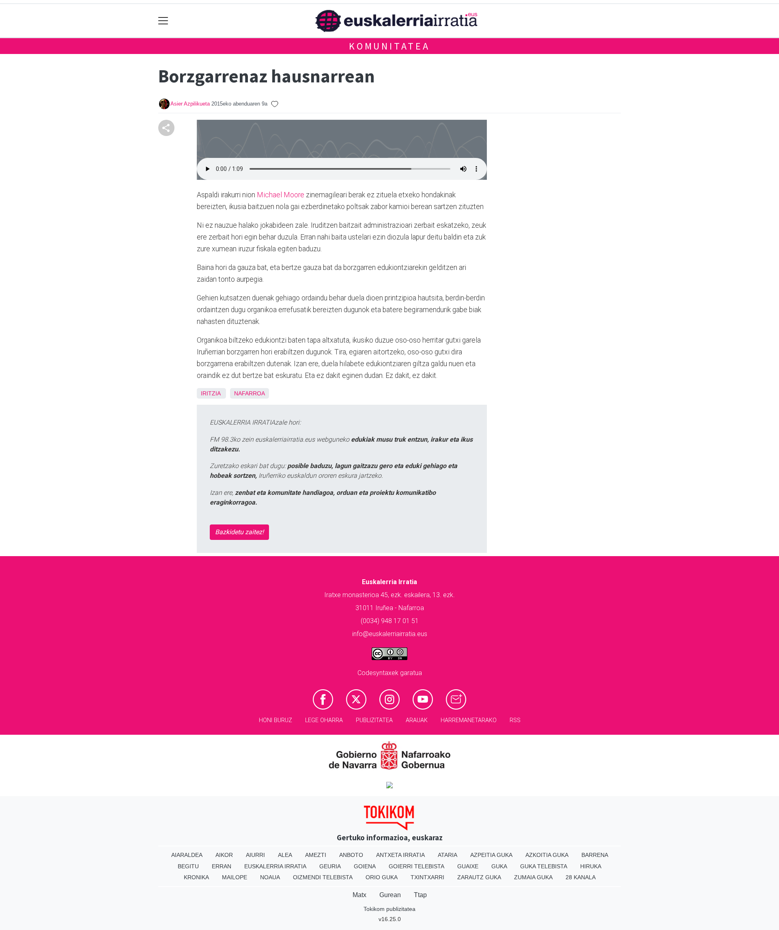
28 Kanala (581, 877)
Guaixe (467, 866)
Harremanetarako (469, 720)
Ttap (420, 894)
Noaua (270, 877)
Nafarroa (249, 393)
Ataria (447, 855)
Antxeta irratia (400, 855)
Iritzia (210, 393)
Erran (221, 866)
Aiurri (255, 855)
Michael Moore (280, 195)
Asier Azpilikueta (190, 104)
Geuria (330, 866)
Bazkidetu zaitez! (239, 532)
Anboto (351, 855)
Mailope (234, 877)
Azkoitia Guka (546, 855)
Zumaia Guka (533, 877)
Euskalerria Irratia (275, 866)
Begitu (188, 866)
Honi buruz (275, 720)
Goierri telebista (416, 866)
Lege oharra (324, 720)
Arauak (417, 720)
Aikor (224, 855)
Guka (499, 866)
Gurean (390, 894)
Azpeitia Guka (491, 855)
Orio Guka (382, 877)
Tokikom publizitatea (389, 909)
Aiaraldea (186, 855)
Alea (285, 855)
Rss (515, 720)
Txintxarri (427, 877)
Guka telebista (543, 866)
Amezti (315, 855)
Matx (359, 894)
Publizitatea (374, 720)
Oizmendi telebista (323, 877)
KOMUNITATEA (389, 46)
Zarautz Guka (479, 877)
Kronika (196, 877)
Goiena (365, 866)
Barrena (594, 855)
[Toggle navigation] (163, 21)
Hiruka (590, 866)
